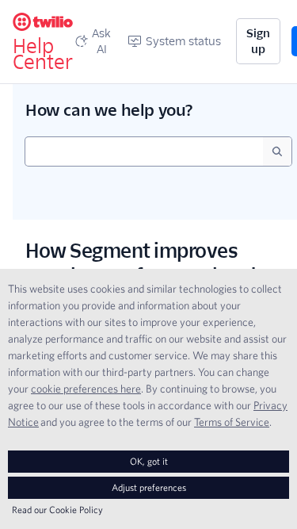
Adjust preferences (149, 487)
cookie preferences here (86, 388)
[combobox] (144, 151)
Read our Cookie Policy (57, 509)
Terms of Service (231, 422)
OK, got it (149, 461)
